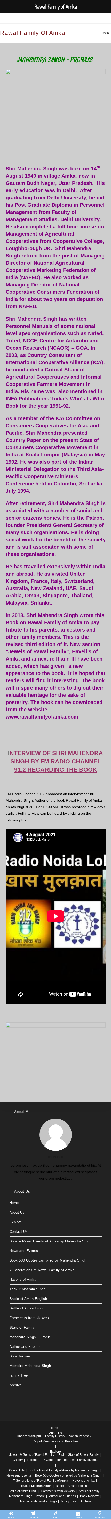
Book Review (20, 1356)
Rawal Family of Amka (32, 33)
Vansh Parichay (80, 1436)
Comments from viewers (29, 1318)
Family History (55, 1436)
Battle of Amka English (28, 1299)
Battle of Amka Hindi (26, 1308)
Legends (33, 1460)
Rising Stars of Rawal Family (78, 1455)
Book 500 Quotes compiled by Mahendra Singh (48, 1260)
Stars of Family (22, 1327)
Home (14, 1203)
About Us (17, 1212)
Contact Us (19, 1232)
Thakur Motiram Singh (28, 1289)
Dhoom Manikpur (29, 1436)
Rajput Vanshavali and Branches (55, 1441)
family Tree (19, 1375)
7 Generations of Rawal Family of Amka (42, 1270)
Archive (16, 1385)
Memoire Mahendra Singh (30, 1366)
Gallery (18, 1460)
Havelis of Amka (23, 1279)
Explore (16, 1222)
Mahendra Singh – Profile (30, 1337)
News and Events (24, 1251)
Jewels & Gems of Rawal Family (31, 1455)
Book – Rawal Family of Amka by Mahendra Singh (51, 1241)
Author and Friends (25, 1347)
